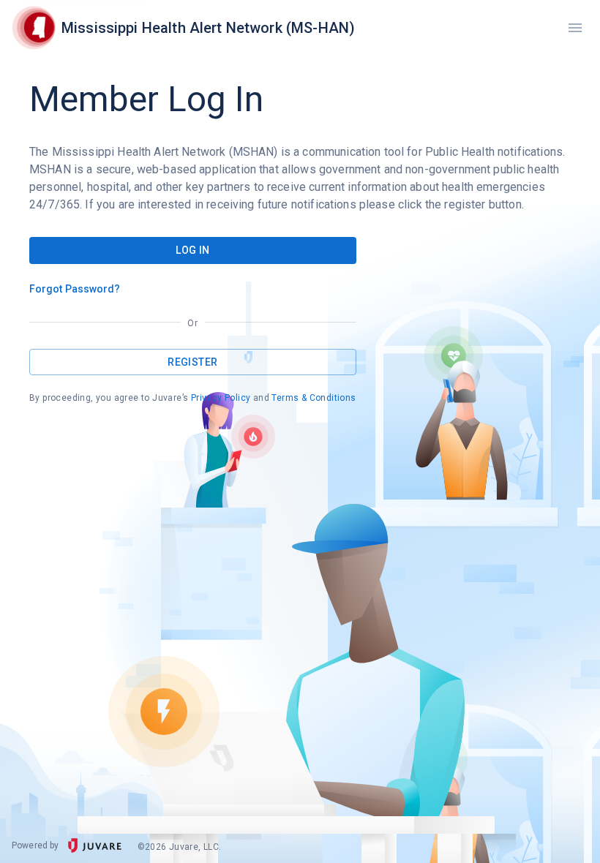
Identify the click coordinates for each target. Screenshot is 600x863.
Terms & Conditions (313, 398)
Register (192, 362)
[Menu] (575, 28)
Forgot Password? (75, 289)
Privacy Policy (221, 398)
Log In (192, 250)
